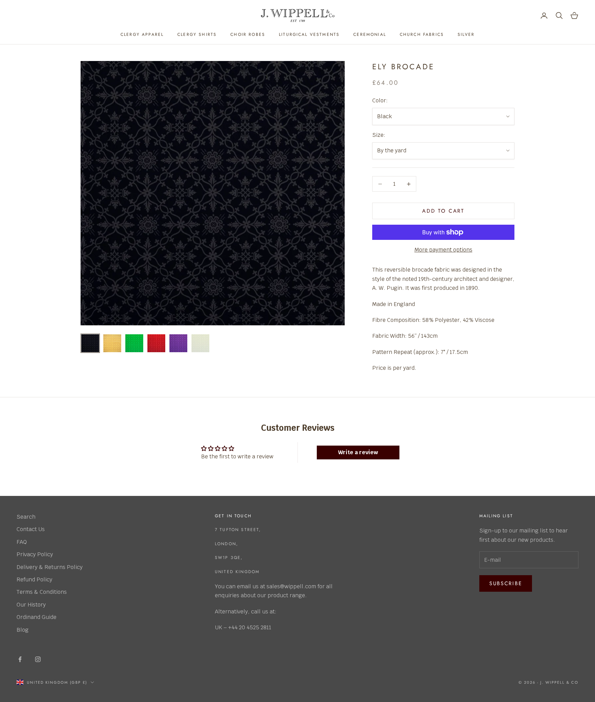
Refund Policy (34, 579)
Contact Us (31, 529)
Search (26, 516)
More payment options (443, 249)
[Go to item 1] (90, 343)
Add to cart (443, 211)
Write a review (358, 452)
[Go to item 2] (112, 343)
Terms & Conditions (42, 592)
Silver (466, 34)
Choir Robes (247, 34)
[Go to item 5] (178, 343)
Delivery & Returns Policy (50, 567)
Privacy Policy (35, 554)
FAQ (22, 542)
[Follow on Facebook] (20, 659)
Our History (31, 604)
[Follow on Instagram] (37, 659)
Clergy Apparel (142, 34)
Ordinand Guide (36, 617)
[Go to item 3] (134, 343)
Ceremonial (369, 34)
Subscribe (505, 583)
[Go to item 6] (200, 343)
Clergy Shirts (197, 34)
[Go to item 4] (156, 343)
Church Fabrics (422, 34)
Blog (23, 629)
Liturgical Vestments (309, 34)
